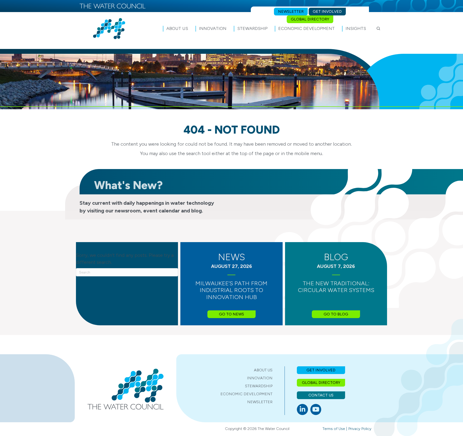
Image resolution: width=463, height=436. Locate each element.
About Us (263, 370)
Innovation (259, 378)
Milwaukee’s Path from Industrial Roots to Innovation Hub (231, 290)
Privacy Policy (359, 428)
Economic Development (246, 394)
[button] (378, 28)
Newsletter (259, 402)
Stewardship (258, 386)
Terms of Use (333, 428)
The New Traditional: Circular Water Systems (336, 287)
